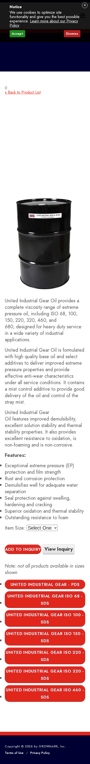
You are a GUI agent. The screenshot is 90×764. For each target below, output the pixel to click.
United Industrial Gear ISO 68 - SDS (45, 599)
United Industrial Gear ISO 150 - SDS (45, 637)
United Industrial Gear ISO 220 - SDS (45, 655)
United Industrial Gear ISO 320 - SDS (45, 674)
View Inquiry (58, 549)
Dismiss (72, 33)
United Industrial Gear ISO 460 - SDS (45, 693)
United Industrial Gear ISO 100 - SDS (45, 618)
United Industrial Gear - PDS (45, 584)
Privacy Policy (40, 753)
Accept (17, 33)
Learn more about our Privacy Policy (44, 23)
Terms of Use (14, 753)
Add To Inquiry (23, 549)
